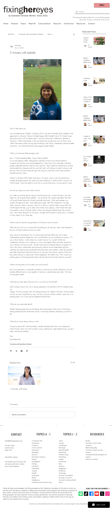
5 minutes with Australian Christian (30, 34)
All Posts (11, 34)
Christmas (35, 443)
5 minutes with (15, 339)
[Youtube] (97, 494)
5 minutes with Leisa (18, 388)
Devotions (35, 450)
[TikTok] (86, 494)
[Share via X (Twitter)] (16, 351)
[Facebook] (91, 494)
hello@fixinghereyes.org (13, 441)
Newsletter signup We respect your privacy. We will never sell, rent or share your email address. (15, 461)
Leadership (63, 445)
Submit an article (92, 459)
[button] (74, 34)
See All (72, 362)
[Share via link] (27, 351)
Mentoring (62, 452)
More (49, 34)
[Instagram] (107, 494)
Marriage (62, 448)
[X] (102, 494)
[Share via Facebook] (11, 351)
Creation (35, 445)
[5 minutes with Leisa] (24, 375)
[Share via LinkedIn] (22, 351)
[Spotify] (81, 494)
